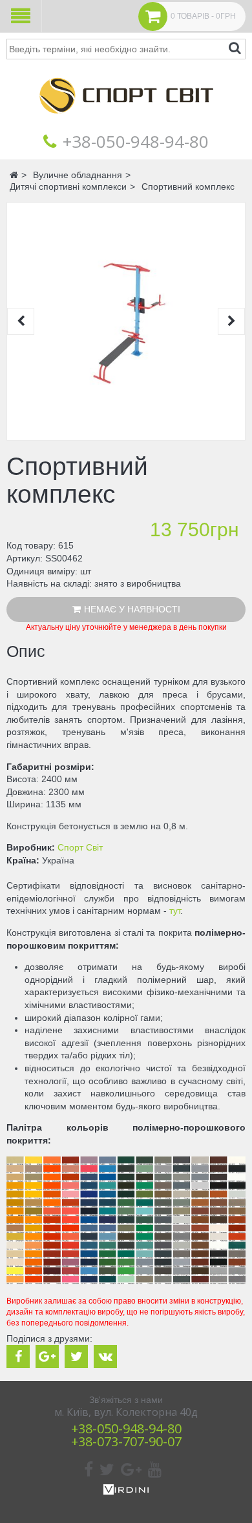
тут (174, 910)
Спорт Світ (80, 847)
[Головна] (126, 122)
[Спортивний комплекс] (126, 321)
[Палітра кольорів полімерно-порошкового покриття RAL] (126, 1281)
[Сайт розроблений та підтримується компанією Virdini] (126, 1491)
